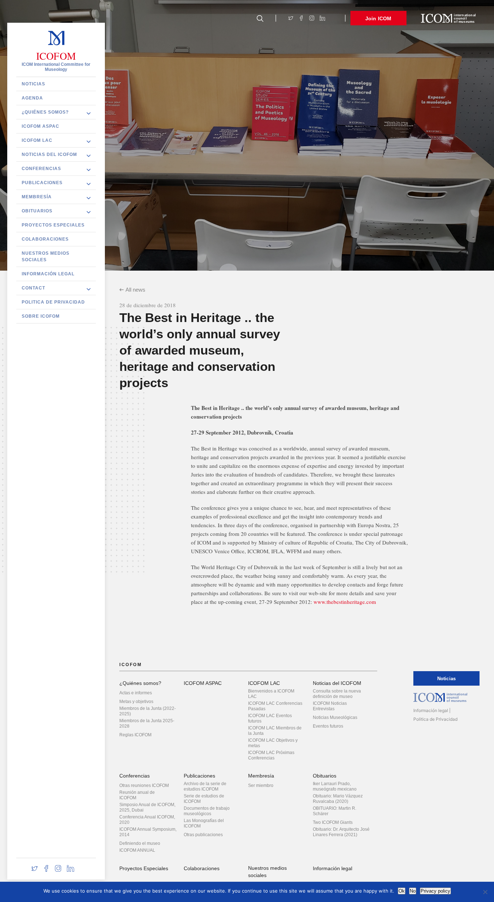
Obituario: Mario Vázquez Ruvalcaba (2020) (338, 798)
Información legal (48, 273)
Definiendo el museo (139, 843)
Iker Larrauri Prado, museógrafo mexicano (335, 786)
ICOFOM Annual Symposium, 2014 (147, 832)
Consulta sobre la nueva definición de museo (337, 694)
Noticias (33, 83)
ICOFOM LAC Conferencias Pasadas (275, 706)
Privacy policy (435, 891)
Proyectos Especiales (53, 224)
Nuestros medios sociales (45, 256)
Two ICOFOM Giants (333, 822)
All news (135, 290)
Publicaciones (42, 182)
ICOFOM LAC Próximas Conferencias (271, 755)
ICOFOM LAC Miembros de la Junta (275, 730)
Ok (402, 891)
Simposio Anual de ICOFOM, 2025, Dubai (147, 807)
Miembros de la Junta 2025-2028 (146, 723)
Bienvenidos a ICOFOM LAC (271, 694)
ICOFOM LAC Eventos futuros (270, 718)
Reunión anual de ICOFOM (137, 795)
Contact (33, 287)
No (413, 891)
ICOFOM (56, 56)
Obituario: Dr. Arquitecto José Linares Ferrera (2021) (341, 832)
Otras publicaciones (203, 834)
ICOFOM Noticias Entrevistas (330, 706)
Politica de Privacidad (53, 301)
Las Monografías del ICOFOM (204, 823)
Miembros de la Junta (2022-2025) (147, 711)
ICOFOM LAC (37, 140)
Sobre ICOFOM (41, 315)
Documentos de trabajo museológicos (207, 811)
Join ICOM (378, 18)
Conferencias (41, 168)
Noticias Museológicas (335, 717)
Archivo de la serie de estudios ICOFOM (205, 786)
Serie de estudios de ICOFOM (204, 798)
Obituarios (37, 210)
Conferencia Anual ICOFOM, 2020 (147, 819)
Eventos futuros (328, 726)
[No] (485, 891)
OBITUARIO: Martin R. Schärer (334, 811)
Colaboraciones (45, 238)
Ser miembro (260, 785)
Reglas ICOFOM (135, 734)
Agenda (32, 97)
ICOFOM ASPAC (40, 125)
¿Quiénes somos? (45, 111)
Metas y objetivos (136, 701)
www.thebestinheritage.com (345, 601)
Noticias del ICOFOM (49, 154)
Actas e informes (135, 692)
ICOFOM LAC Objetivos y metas (273, 743)
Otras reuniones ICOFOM (144, 785)
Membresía (37, 196)
